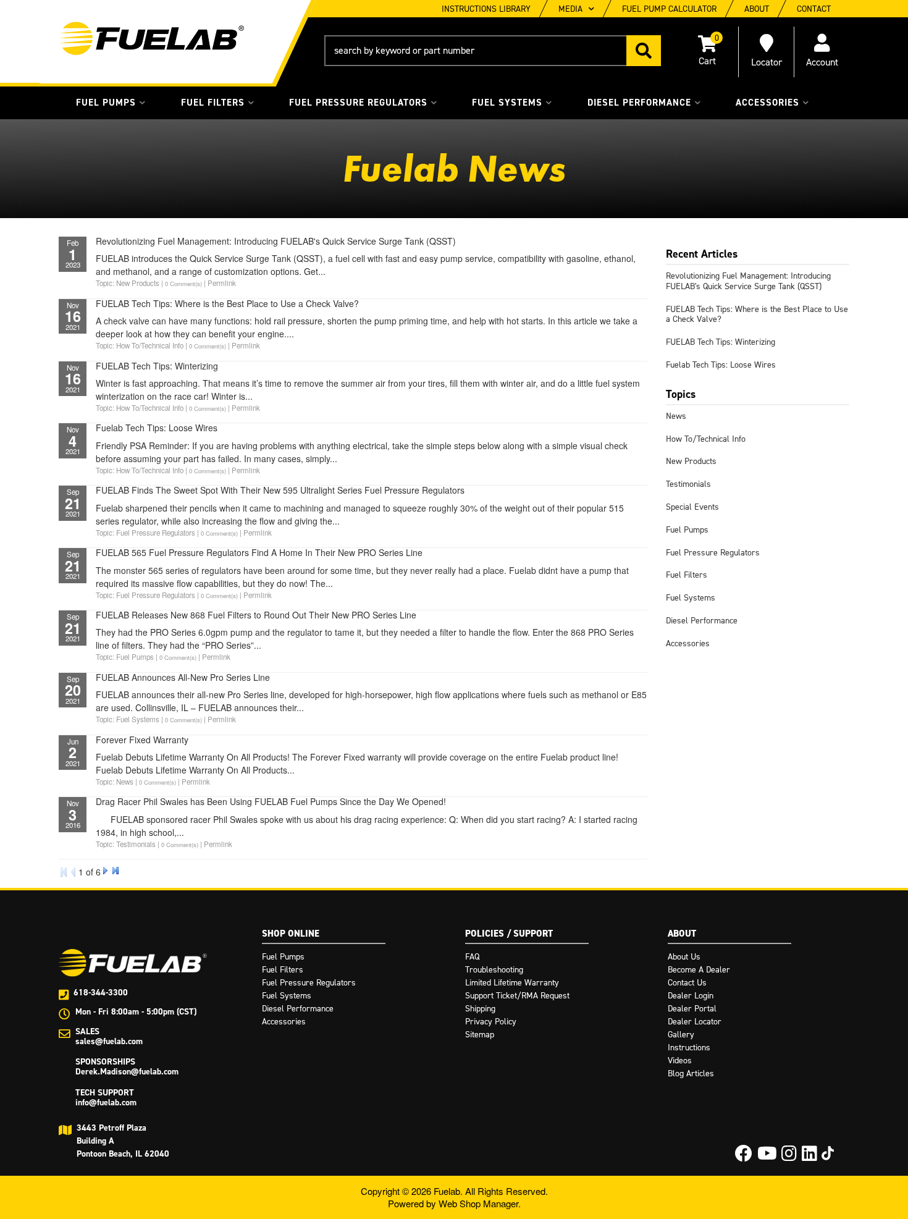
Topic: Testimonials (126, 844)
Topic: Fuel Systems (127, 719)
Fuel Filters (686, 575)
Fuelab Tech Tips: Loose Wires (156, 427)
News (676, 416)
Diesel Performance (702, 620)
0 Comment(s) (183, 283)
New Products (691, 461)
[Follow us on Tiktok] (828, 1153)
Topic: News (114, 782)
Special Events (692, 507)
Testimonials (688, 484)
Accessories (688, 643)
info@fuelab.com (106, 1102)
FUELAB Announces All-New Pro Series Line (183, 677)
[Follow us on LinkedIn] (809, 1157)
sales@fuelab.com (109, 1041)
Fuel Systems (690, 598)
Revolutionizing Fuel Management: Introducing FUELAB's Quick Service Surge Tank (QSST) (276, 241)
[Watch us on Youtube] (767, 1157)
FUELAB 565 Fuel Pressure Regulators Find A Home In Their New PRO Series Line (259, 552)
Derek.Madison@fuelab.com (127, 1072)
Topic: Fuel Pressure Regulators (145, 533)
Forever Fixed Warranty (142, 739)
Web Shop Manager (478, 1203)
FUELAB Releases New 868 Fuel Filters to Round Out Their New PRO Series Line (256, 615)
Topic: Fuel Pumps (125, 657)
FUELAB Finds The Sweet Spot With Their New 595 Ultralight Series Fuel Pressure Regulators (280, 490)
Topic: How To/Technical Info (139, 345)
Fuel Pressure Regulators (713, 553)
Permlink (222, 283)
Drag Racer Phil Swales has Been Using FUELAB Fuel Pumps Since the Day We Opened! (271, 801)
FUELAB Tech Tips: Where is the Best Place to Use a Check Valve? (227, 303)
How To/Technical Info (706, 439)
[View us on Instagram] (789, 1157)
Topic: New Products (127, 283)
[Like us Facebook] (743, 1157)
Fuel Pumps (687, 530)
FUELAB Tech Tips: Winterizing (157, 366)
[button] (492, 50)
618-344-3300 (101, 992)
